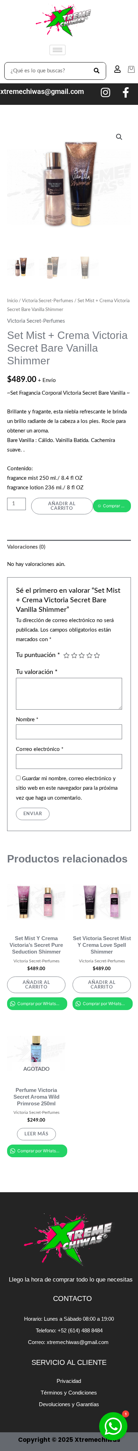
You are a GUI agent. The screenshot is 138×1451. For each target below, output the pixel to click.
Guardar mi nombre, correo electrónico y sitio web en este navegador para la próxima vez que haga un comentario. (66, 788)
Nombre (27, 719)
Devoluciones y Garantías (69, 1404)
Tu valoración (37, 672)
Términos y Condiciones (69, 1393)
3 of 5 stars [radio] (82, 655)
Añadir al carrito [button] (36, 984)
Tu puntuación (38, 655)
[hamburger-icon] (57, 50)
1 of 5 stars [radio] (66, 655)
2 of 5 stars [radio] (74, 655)
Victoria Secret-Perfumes (47, 300)
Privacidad (69, 1381)
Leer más (36, 1134)
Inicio (12, 300)
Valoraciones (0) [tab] (26, 547)
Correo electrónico (39, 749)
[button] (119, 137)
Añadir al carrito (62, 506)
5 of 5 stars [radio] (97, 655)
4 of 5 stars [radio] (89, 655)
